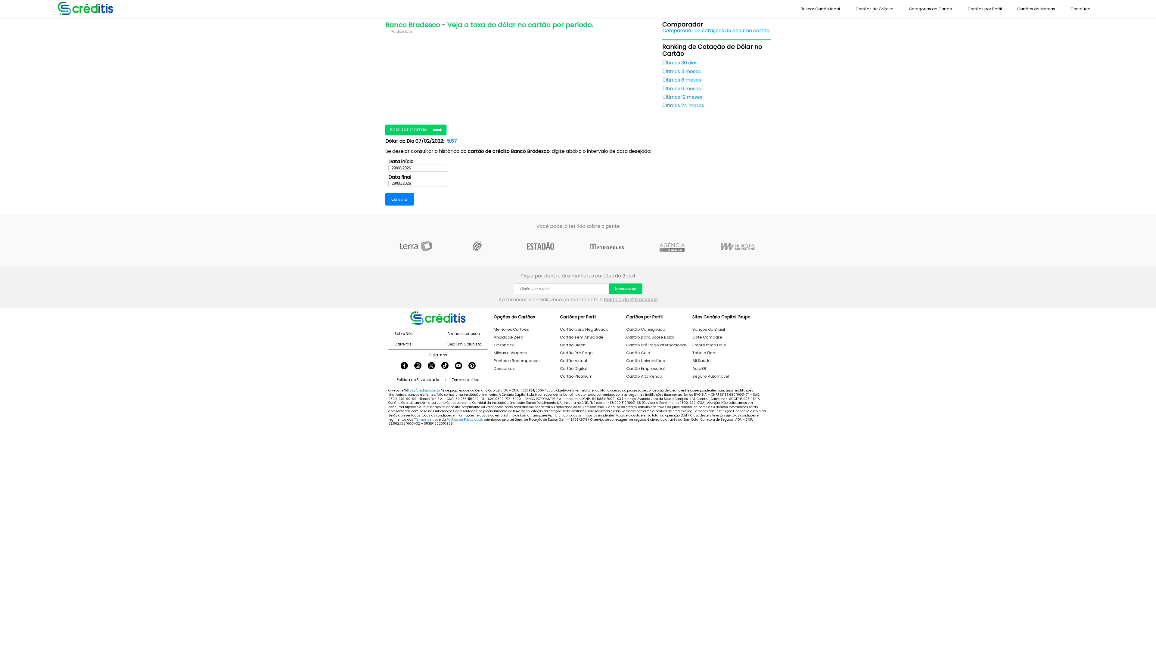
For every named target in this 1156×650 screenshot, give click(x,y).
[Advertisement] (520, 76)
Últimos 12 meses (682, 97)
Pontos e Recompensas (517, 361)
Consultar (399, 199)
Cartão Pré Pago (576, 353)
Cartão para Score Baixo (650, 337)
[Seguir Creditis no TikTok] (445, 366)
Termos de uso (426, 419)
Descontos (504, 368)
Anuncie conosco (463, 333)
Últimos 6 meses (681, 80)
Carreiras (403, 344)
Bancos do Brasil (708, 329)
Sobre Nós (403, 333)
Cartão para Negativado (584, 329)
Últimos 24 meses (683, 105)
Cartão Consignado (645, 329)
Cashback (504, 345)
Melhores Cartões (511, 329)
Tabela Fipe (703, 353)
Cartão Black (572, 345)
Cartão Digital (573, 368)
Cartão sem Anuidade (582, 337)
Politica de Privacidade (418, 379)
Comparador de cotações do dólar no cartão (715, 30)
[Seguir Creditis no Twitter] (431, 366)
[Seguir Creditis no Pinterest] (472, 366)
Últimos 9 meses (681, 88)
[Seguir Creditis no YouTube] (458, 366)
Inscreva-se (625, 288)
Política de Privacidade (631, 299)
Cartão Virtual (573, 361)
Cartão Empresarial (645, 368)
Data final (399, 177)
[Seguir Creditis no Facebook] (404, 366)
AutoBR (699, 368)
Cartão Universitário (645, 361)
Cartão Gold (638, 353)
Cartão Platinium (576, 376)
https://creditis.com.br (422, 390)
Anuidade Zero (508, 337)
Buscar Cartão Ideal (820, 8)
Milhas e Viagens (510, 353)
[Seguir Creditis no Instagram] (417, 366)
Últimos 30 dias (680, 63)
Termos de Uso (465, 379)
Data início (401, 161)
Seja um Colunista (464, 344)
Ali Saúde (701, 361)
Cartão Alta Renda (644, 376)
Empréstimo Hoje (709, 345)
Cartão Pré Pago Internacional (656, 345)
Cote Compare (707, 337)
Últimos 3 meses (681, 71)
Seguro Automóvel (710, 376)
